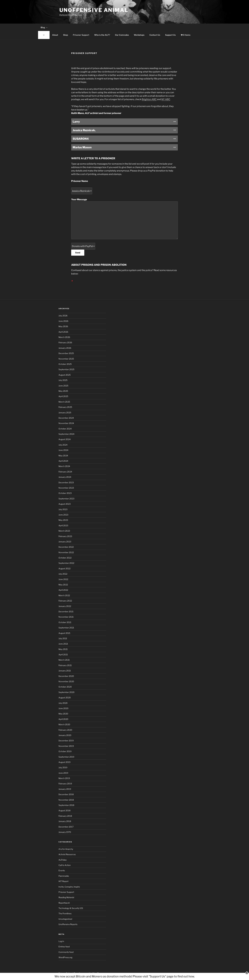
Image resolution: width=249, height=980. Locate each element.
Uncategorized (65, 919)
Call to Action (65, 865)
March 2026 (64, 337)
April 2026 (63, 332)
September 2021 (66, 627)
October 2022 (65, 557)
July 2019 (63, 767)
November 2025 (66, 359)
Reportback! (64, 903)
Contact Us (154, 35)
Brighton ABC (149, 99)
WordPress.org (65, 957)
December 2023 (66, 482)
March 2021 (64, 660)
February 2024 (65, 471)
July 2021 (63, 638)
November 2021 (66, 617)
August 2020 (65, 697)
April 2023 (63, 525)
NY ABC (165, 99)
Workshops (139, 35)
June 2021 (63, 643)
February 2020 (65, 730)
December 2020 (66, 676)
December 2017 (66, 826)
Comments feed (66, 952)
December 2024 (66, 418)
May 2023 (63, 520)
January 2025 (65, 412)
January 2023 (65, 541)
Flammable (64, 876)
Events (62, 870)
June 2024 (63, 450)
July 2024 (63, 445)
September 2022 (66, 563)
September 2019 (66, 757)
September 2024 (66, 434)
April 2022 (63, 590)
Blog (43, 27)
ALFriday (63, 860)
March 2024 (64, 466)
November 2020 (66, 681)
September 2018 (66, 805)
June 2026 (63, 321)
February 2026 (65, 342)
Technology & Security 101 (71, 908)
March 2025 (64, 402)
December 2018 (66, 794)
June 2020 (63, 708)
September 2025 (66, 369)
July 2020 (63, 703)
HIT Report (63, 881)
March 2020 (64, 724)
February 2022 (65, 600)
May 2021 (63, 649)
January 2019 (65, 789)
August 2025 (65, 375)
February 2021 (65, 665)
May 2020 (63, 713)
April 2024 (63, 461)
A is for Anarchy (66, 849)
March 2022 (64, 595)
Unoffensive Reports (68, 924)
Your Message (79, 199)
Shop (65, 35)
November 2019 (66, 746)
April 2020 (63, 719)
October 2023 (65, 493)
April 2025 (63, 396)
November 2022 (66, 552)
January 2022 (65, 606)
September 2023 (66, 498)
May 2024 (63, 455)
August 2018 (64, 810)
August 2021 (64, 633)
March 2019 (64, 778)
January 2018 (65, 821)
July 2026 (63, 315)
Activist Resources (67, 854)
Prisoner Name (79, 181)
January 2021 (65, 670)
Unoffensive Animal (93, 10)
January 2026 (65, 348)
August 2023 (65, 504)
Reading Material (66, 897)
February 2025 (65, 407)
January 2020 (65, 735)
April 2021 (63, 654)
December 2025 (66, 353)
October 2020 (65, 687)
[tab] (124, 121)
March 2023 (64, 531)
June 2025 (63, 385)
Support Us (170, 35)
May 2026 (63, 326)
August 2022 (64, 568)
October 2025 (65, 364)
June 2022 (63, 579)
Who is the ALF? (102, 35)
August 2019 (64, 762)
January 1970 (65, 832)
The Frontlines (65, 913)
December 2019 (66, 740)
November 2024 (66, 423)
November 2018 (66, 800)
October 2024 (65, 428)
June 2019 (63, 773)
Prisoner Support (81, 35)
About (55, 35)
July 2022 (63, 574)
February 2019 (65, 783)
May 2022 (63, 584)
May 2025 (63, 391)
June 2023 (63, 514)
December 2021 (66, 611)
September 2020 (66, 692)
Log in (61, 941)
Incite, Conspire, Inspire (69, 886)
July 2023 (63, 509)
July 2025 (63, 380)
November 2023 (66, 488)
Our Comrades (122, 35)
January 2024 (65, 477)
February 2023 (65, 536)
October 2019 (65, 751)
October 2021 (65, 622)
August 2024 (65, 439)
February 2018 (65, 816)
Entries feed (64, 946)
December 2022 (66, 547)
